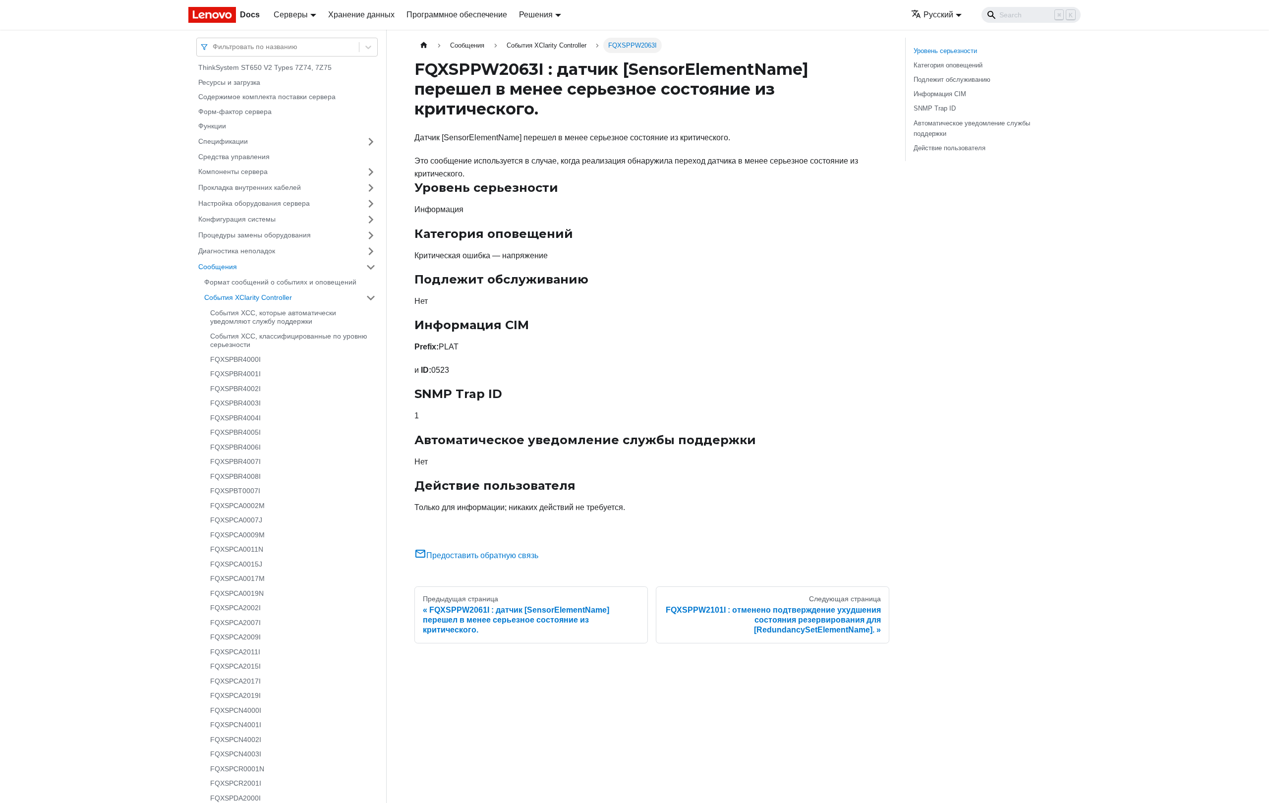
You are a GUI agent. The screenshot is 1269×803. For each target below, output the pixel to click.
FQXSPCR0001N (237, 769)
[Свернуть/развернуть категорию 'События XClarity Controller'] (371, 298)
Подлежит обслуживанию (952, 79)
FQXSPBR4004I (235, 418)
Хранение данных (361, 14)
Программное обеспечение (456, 14)
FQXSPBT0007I (235, 491)
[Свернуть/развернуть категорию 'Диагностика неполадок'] (371, 251)
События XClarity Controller (248, 297)
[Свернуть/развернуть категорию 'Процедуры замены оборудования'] (371, 235)
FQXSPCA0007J (236, 520)
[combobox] (214, 47)
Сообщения (217, 267)
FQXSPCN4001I (235, 725)
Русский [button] (938, 14)
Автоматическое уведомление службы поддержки (972, 128)
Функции (212, 126)
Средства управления (234, 157)
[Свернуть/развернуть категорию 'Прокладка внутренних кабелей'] (371, 188)
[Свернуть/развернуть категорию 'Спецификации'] (371, 142)
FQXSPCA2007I (235, 623)
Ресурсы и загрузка (229, 82)
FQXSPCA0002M (237, 506)
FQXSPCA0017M (237, 578)
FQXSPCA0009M (237, 535)
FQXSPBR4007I (235, 461)
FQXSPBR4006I (235, 447)
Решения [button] (536, 14)
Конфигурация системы (237, 219)
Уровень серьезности (945, 51)
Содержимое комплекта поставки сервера (267, 97)
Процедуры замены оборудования (254, 235)
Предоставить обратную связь (482, 555)
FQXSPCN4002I (235, 740)
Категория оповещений (948, 65)
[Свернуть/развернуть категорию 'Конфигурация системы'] (371, 220)
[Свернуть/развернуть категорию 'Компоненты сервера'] (371, 172)
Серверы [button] (291, 14)
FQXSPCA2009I (235, 637)
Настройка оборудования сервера (254, 203)
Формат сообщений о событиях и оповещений (280, 282)
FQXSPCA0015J (236, 564)
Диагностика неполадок (236, 251)
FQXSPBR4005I (235, 432)
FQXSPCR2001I (235, 783)
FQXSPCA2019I (235, 695)
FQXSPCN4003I (235, 754)
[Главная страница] (423, 45)
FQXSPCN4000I (235, 710)
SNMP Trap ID (935, 108)
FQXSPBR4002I (235, 389)
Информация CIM (940, 94)
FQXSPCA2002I (235, 608)
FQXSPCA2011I (235, 652)
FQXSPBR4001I (235, 374)
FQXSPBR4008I (235, 476)
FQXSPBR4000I (235, 359)
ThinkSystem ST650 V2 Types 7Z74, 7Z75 (265, 67)
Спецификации (223, 141)
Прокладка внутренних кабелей (249, 187)
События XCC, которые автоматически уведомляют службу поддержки (273, 317)
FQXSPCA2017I (235, 681)
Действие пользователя (949, 148)
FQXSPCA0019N (237, 593)
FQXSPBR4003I (235, 403)
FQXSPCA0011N (236, 549)
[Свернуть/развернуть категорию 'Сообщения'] (371, 267)
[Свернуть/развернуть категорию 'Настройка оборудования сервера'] (371, 204)
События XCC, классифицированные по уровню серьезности (288, 340)
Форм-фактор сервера (235, 111)
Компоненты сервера (233, 171)
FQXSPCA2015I (235, 666)
